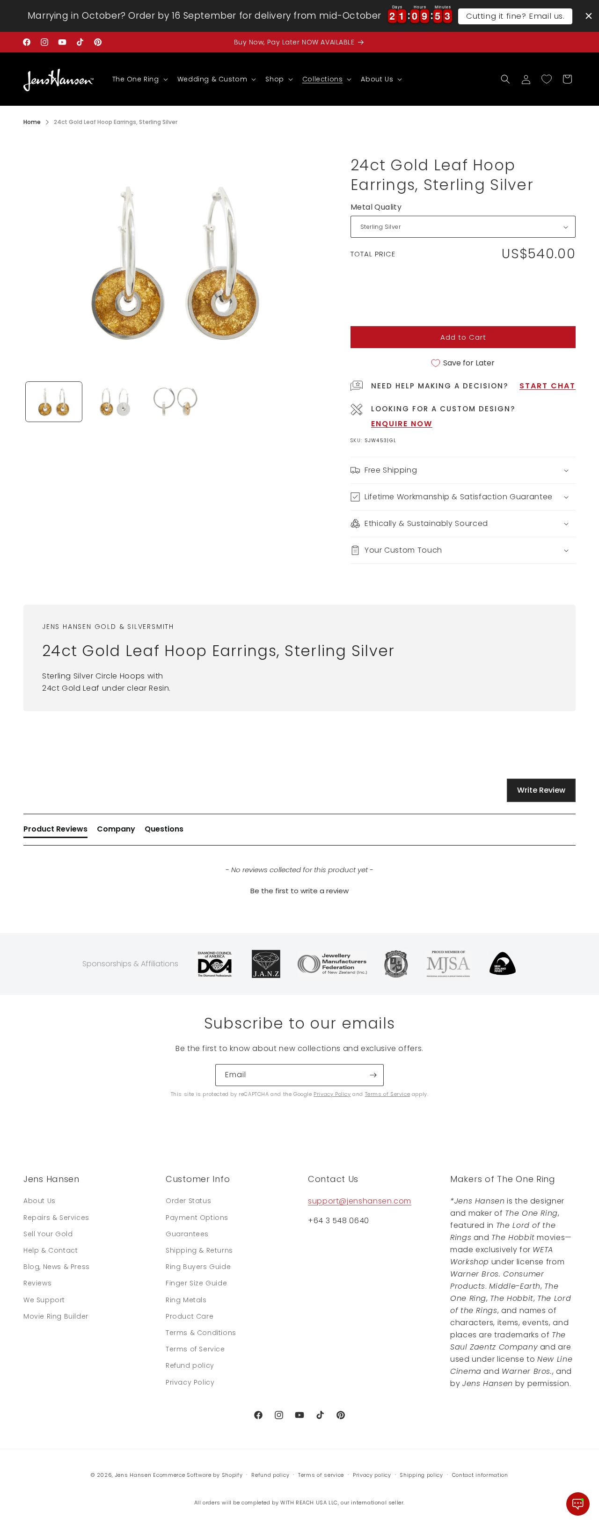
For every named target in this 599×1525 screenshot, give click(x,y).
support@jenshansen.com (359, 1201)
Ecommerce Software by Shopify (197, 1475)
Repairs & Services (56, 1217)
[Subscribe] (373, 1075)
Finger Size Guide (196, 1283)
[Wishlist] (546, 79)
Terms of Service (387, 1094)
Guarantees (187, 1234)
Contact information (480, 1475)
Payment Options (197, 1217)
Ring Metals (186, 1300)
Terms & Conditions (201, 1332)
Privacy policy (372, 1475)
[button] (139, 79)
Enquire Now (401, 423)
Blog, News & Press (56, 1266)
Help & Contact (50, 1250)
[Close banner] (588, 16)
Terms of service (321, 1475)
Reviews (37, 1283)
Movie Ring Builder (55, 1316)
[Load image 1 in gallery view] (54, 402)
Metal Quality (376, 207)
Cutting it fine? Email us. (515, 16)
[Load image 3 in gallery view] (175, 402)
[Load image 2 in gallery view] (115, 402)
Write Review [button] (541, 790)
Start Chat (547, 385)
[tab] (55, 831)
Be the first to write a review (299, 891)
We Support (44, 1300)
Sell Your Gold (48, 1234)
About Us (39, 1200)
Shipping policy (421, 1475)
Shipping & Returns (199, 1250)
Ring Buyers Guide (198, 1266)
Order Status (188, 1200)
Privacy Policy (332, 1094)
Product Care (189, 1316)
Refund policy (190, 1365)
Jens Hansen (133, 1475)
